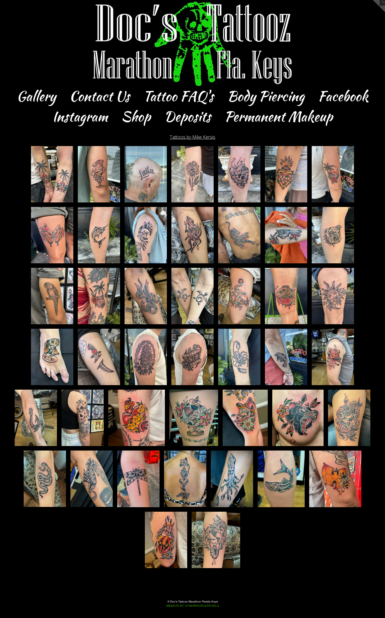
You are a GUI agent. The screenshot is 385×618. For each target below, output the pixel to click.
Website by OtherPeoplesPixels (192, 605)
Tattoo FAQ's (178, 96)
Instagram (80, 116)
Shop (136, 116)
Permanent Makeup (278, 116)
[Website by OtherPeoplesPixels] (373, 11)
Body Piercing (265, 96)
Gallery (36, 96)
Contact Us (99, 96)
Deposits (187, 116)
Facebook (343, 96)
